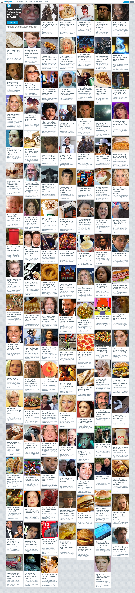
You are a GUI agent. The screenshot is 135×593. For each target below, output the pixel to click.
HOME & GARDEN (33, 1)
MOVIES (41, 1)
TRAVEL (47, 1)
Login (131, 1)
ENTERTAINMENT (18, 1)
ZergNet (8, 2)
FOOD (26, 1)
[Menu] (2, 2)
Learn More (125, 1)
